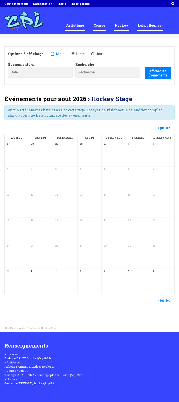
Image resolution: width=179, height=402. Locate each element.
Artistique (75, 25)
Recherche (84, 64)
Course (99, 25)
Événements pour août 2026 (45, 99)
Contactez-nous (16, 4)
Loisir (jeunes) (150, 25)
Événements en (22, 64)
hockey (33, 328)
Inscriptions (80, 4)
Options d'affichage (25, 53)
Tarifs (61, 4)
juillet (164, 128)
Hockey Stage (49, 328)
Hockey (121, 25)
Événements (18, 328)
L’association (43, 4)
